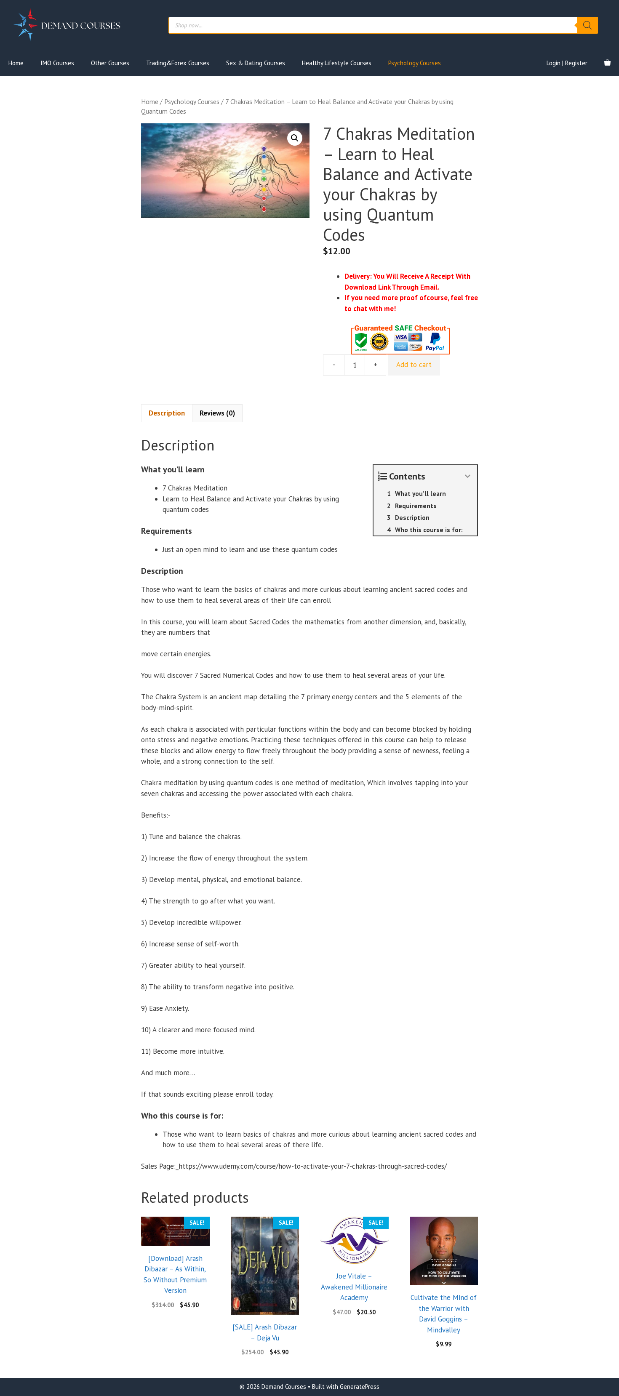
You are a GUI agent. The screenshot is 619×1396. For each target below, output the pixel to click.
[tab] (166, 413)
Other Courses (110, 63)
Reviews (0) (217, 413)
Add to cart (414, 364)
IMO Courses (57, 63)
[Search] (587, 25)
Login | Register (567, 63)
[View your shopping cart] (607, 63)
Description (167, 413)
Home (16, 63)
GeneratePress (359, 1387)
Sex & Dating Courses (255, 63)
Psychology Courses (414, 63)
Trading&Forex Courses (177, 63)
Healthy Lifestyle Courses (336, 63)
